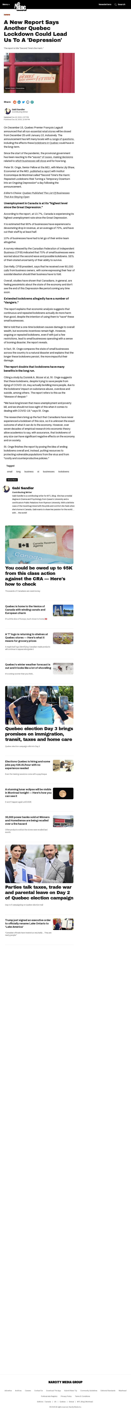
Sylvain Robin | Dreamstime (14, 88)
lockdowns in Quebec (46, 143)
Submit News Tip (70, 1391)
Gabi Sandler (18, 109)
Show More (12, 480)
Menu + (6, 4)
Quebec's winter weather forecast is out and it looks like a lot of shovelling (28, 666)
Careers (28, 1391)
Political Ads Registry (49, 1396)
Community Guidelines (88, 1391)
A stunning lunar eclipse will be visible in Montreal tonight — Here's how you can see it (28, 792)
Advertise (8, 1391)
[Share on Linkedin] (19, 102)
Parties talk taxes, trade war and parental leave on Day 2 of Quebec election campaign (39, 892)
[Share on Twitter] (23, 102)
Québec (63, 1402)
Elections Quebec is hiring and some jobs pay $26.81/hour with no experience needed (27, 765)
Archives (18, 1391)
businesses (48, 471)
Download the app (53, 1391)
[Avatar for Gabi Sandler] (6, 489)
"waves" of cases (42, 157)
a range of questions (62, 139)
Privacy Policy (66, 1396)
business (29, 471)
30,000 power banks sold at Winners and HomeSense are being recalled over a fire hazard (27, 820)
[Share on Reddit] (14, 102)
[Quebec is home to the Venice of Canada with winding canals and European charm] (63, 610)
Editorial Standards (108, 1391)
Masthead (122, 1391)
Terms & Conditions (82, 1396)
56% (71, 256)
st (38, 471)
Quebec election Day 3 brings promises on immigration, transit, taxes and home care (39, 734)
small (9, 471)
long (18, 471)
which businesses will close (30, 161)
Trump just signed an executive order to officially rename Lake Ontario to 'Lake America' (28, 923)
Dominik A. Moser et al (36, 377)
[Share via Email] (27, 102)
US (55, 1402)
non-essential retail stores (41, 131)
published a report (40, 171)
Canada (48, 1402)
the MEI (45, 167)
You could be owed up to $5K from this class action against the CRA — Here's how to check (38, 576)
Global (71, 1402)
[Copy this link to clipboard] (32, 102)
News (7, 14)
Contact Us (38, 1391)
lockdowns (63, 471)
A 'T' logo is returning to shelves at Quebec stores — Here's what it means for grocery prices (26, 637)
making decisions (63, 157)
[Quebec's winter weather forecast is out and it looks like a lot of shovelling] (63, 668)
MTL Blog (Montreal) (85, 1402)
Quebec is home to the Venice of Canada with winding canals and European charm (25, 609)
